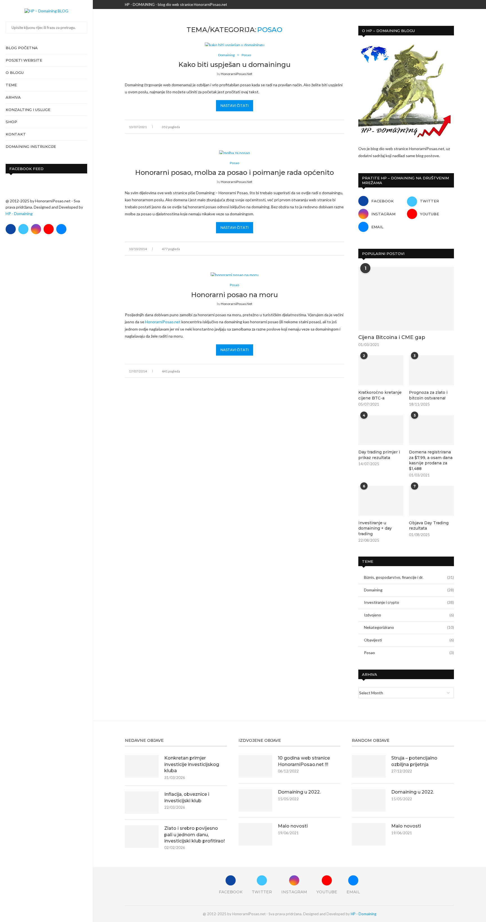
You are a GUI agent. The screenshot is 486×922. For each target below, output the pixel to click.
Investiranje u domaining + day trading (375, 528)
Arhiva (13, 97)
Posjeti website (24, 60)
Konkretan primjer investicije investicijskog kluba (191, 764)
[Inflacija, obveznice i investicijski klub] (142, 802)
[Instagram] (36, 229)
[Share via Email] (342, 126)
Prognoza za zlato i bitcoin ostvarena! (428, 395)
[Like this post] (306, 126)
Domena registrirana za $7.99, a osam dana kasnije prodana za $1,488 (431, 460)
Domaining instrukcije (31, 146)
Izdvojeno (409, 615)
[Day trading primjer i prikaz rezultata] (380, 430)
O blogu (15, 72)
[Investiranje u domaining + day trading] (380, 501)
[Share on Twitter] (319, 126)
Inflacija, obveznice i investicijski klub (186, 797)
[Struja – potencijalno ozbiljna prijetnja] (369, 766)
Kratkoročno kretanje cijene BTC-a (380, 395)
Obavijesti (409, 640)
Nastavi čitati (234, 105)
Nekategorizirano (409, 627)
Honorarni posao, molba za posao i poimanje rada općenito (234, 172)
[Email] (61, 229)
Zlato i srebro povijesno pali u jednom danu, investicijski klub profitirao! (194, 835)
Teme (11, 85)
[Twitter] (23, 229)
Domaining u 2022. (299, 792)
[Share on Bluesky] (336, 126)
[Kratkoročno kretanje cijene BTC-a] (380, 370)
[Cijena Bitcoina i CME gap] (406, 299)
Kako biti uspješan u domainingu (234, 64)
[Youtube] (49, 229)
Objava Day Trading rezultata (429, 525)
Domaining (409, 589)
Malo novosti (293, 826)
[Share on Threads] (330, 126)
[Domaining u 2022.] (255, 800)
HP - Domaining (19, 213)
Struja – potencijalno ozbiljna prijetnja (414, 761)
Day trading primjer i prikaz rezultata (379, 454)
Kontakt (16, 134)
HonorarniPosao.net (236, 74)
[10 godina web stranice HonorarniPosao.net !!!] (255, 766)
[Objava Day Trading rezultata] (431, 501)
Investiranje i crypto (409, 602)
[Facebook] (11, 229)
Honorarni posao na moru (234, 295)
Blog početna (22, 48)
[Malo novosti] (255, 834)
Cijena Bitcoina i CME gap (391, 337)
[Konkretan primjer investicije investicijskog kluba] (142, 766)
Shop (11, 121)
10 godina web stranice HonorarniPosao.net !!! (304, 761)
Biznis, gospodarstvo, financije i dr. (409, 577)
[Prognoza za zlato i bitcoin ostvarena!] (431, 370)
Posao (409, 652)
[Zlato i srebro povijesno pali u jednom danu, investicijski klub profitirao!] (142, 836)
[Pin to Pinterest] (325, 126)
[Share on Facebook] (313, 126)
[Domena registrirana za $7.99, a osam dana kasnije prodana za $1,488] (431, 430)
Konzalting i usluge (28, 109)
